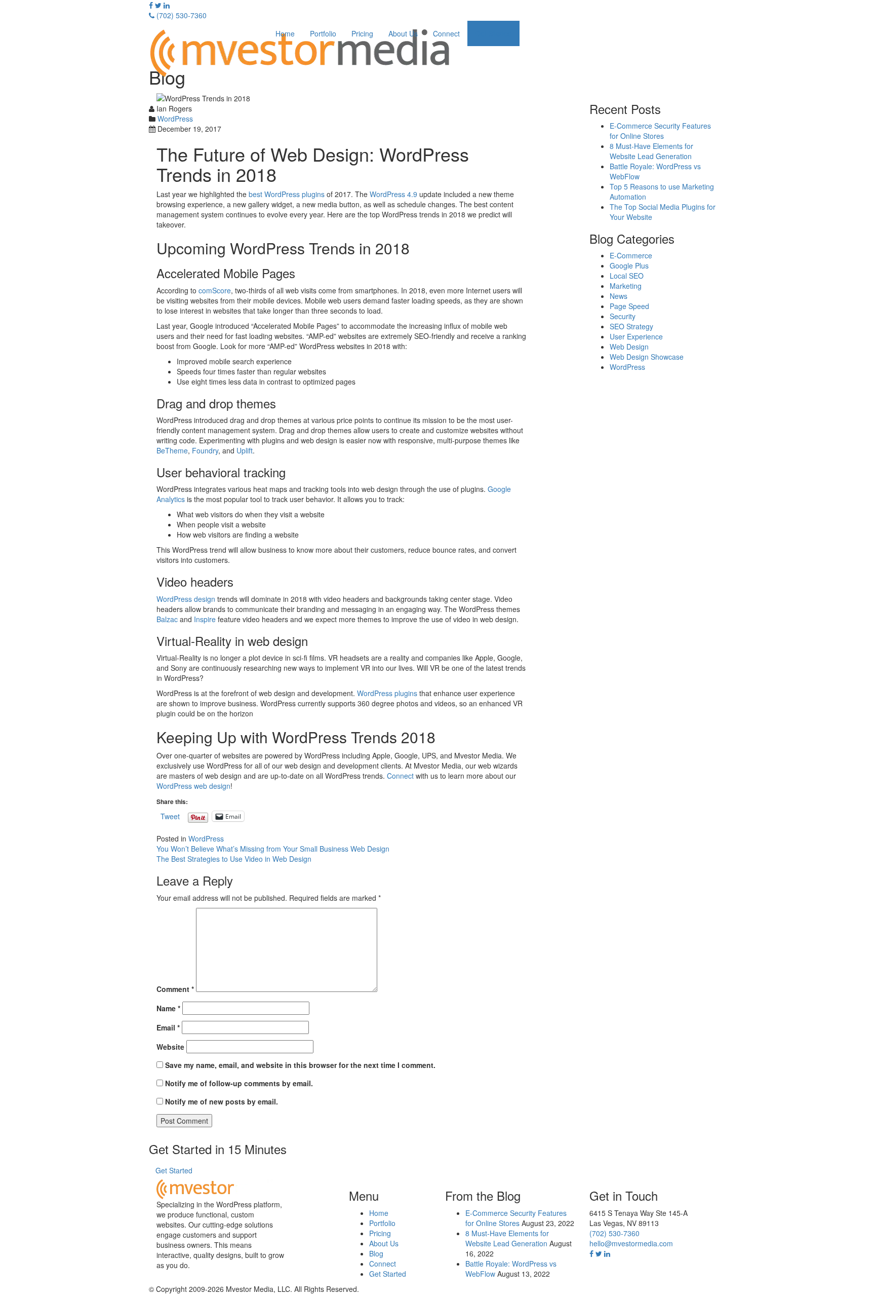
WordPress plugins (387, 693)
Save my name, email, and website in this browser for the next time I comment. (300, 1065)
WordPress (175, 118)
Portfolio (323, 33)
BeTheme (172, 450)
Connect (446, 33)
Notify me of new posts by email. (221, 1101)
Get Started (493, 33)
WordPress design (185, 599)
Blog (376, 1253)
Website (170, 1047)
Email (168, 1027)
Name (168, 1008)
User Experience (636, 336)
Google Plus (629, 265)
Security (622, 316)
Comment (175, 989)
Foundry (205, 450)
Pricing (362, 33)
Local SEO (627, 276)
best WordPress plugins (287, 194)
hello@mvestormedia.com (631, 1243)
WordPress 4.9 (393, 194)
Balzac (167, 619)
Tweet (170, 815)
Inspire (205, 619)
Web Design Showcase (647, 357)
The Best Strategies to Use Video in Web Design (233, 859)
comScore (214, 290)
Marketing (626, 286)
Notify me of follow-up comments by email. (239, 1083)
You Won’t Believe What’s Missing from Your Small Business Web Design (272, 849)
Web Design (629, 346)
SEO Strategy (631, 326)
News (618, 296)
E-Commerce (631, 255)
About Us (403, 33)
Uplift (244, 450)
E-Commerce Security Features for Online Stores (660, 131)
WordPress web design (193, 786)
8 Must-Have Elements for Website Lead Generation (651, 151)
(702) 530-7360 (180, 15)
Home (285, 33)
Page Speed (629, 306)
